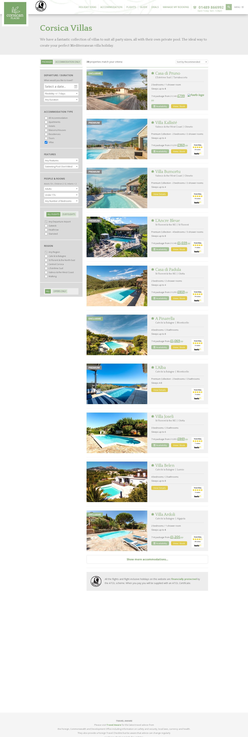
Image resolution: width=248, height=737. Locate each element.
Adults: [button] (48, 188)
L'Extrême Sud (55, 268)
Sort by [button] (188, 61)
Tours (51, 138)
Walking (52, 276)
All (48, 291)
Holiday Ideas (87, 7)
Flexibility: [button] (55, 93)
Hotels (51, 126)
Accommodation (111, 7)
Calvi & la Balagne (57, 256)
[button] (61, 100)
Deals (155, 7)
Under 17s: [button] (50, 194)
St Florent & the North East (61, 260)
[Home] (15, 23)
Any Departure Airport (59, 221)
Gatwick (52, 225)
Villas (51, 142)
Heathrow (53, 229)
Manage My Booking (176, 7)
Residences (54, 134)
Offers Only (59, 291)
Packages (47, 61)
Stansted (53, 233)
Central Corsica (56, 264)
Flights (131, 7)
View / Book (179, 106)
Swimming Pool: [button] (58, 166)
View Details (159, 194)
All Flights (53, 214)
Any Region (54, 251)
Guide (143, 7)
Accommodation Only (68, 61)
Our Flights (68, 214)
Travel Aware (113, 724)
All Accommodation (58, 117)
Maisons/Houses (57, 130)
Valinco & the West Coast (61, 272)
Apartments (54, 121)
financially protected (184, 579)
